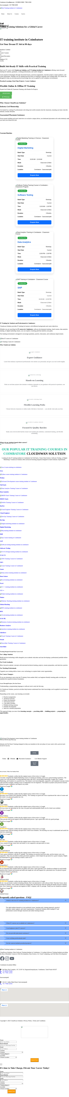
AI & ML (3, 618)
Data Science (4, 576)
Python (2, 478)
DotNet (2, 506)
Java (1, 471)
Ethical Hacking (5, 604)
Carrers (23, 14)
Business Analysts (5, 625)
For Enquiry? (4, 24)
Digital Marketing (5, 527)
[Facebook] (2, 958)
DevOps (2, 520)
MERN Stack (4, 499)
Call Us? (2, 24)
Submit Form (34, 1060)
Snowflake (3, 646)
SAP (1, 541)
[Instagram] (7, 958)
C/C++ (2, 590)
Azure (2, 569)
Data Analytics (4, 492)
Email (1, 1047)
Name (1, 1040)
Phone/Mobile (4, 1043)
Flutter (2, 597)
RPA (1, 611)
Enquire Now (34, 175)
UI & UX (3, 555)
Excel (1, 583)
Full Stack (3, 485)
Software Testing (5, 548)
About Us (9, 14)
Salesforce (3, 632)
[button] (34, 753)
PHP (1, 534)
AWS (1, 562)
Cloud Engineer (5, 513)
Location (2, 1055)
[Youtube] (12, 958)
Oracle (2, 639)
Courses (17, 14)
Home (2, 14)
